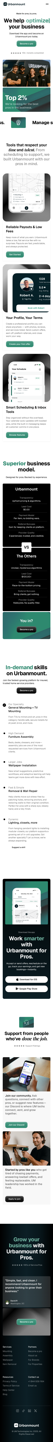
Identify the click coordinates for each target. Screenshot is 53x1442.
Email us (32, 1385)
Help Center (9, 1390)
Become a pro (35, 1351)
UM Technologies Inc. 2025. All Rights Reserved (27, 1432)
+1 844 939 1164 (36, 1381)
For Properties (35, 1364)
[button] (47, 4)
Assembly (8, 1355)
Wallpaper (8, 1359)
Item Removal (9, 1364)
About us (32, 1355)
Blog (5, 1394)
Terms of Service (11, 1385)
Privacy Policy (10, 1381)
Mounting (7, 1351)
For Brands (33, 1359)
